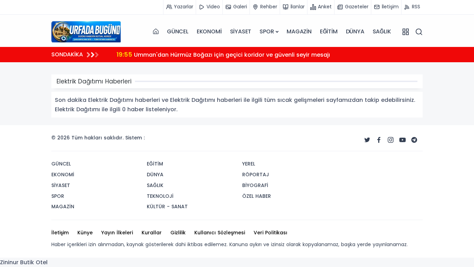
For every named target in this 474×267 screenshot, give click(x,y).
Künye (85, 232)
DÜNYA (355, 31)
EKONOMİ (209, 31)
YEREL (248, 163)
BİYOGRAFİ (255, 185)
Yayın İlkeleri (117, 232)
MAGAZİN (299, 31)
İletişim (60, 232)
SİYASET (241, 31)
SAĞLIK (382, 31)
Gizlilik (178, 232)
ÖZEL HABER (256, 196)
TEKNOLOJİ (160, 196)
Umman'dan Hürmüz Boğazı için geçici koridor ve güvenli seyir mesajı (223, 54)
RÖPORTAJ (255, 174)
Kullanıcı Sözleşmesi (219, 232)
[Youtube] (402, 140)
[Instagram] (390, 140)
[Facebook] (378, 140)
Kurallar (152, 232)
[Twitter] (367, 140)
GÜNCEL (177, 31)
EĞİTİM (329, 31)
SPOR (267, 31)
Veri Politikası (270, 232)
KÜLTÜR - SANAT (167, 206)
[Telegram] (414, 140)
